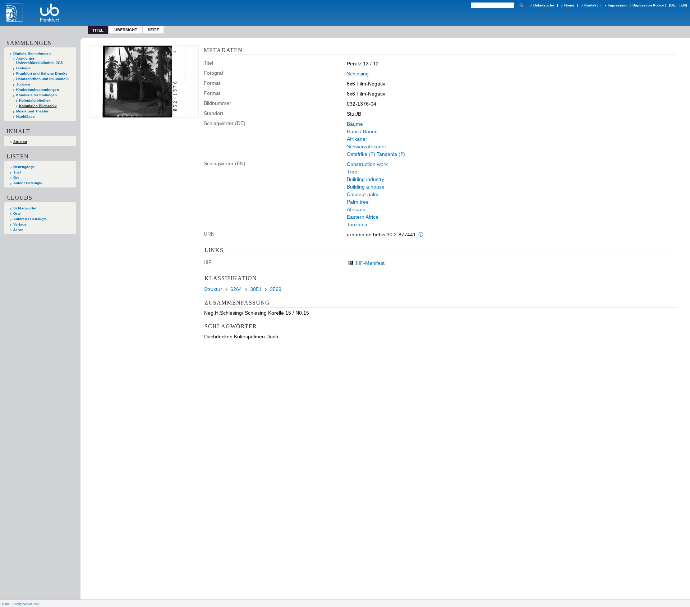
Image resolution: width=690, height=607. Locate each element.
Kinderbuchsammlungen (37, 90)
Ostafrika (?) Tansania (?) (376, 154)
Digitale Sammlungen (32, 53)
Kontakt (591, 5)
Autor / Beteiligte (27, 183)
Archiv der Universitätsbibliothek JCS (39, 61)
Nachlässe (25, 117)
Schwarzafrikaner (366, 146)
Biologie (23, 68)
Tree (352, 172)
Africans (356, 209)
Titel (17, 172)
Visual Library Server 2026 (20, 604)
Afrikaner (357, 139)
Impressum (617, 5)
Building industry (365, 179)
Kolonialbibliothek (35, 100)
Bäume (355, 124)
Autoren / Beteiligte (30, 219)
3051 (256, 289)
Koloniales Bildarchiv (38, 106)
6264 (236, 289)
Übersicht (125, 29)
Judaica (23, 84)
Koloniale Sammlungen (36, 95)
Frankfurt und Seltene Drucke (42, 73)
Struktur (20, 142)
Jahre (18, 230)
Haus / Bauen (362, 131)
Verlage (20, 224)
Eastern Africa (362, 217)
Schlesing (358, 74)
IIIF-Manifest (370, 263)
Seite (153, 29)
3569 (275, 289)
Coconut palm (362, 194)
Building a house (366, 187)
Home (569, 5)
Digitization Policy (648, 5)
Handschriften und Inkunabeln (42, 79)
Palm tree (358, 202)
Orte (17, 214)
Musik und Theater (32, 111)
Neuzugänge (24, 167)
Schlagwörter (25, 208)
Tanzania (357, 224)
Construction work (367, 164)
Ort (16, 178)
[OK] (521, 5)
